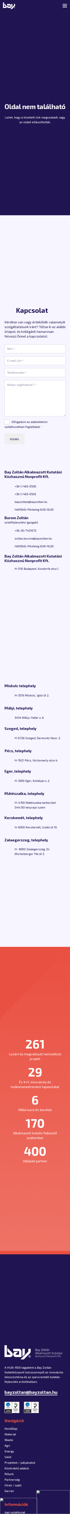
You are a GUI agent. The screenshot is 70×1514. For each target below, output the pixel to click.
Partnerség (12, 1479)
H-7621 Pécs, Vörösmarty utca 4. (36, 760)
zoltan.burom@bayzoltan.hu (33, 538)
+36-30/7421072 (25, 530)
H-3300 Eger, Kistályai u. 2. (32, 780)
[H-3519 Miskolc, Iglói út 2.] (9, 695)
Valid (7, 1457)
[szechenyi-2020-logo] (53, 1502)
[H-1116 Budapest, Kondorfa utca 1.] (9, 569)
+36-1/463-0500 (25, 486)
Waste (8, 1440)
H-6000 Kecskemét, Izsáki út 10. (36, 827)
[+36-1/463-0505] (9, 494)
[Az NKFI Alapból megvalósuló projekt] (18, 1506)
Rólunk (9, 1474)
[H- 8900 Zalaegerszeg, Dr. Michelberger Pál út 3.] (9, 851)
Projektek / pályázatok (19, 1462)
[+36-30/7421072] (9, 530)
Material (10, 1434)
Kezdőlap (10, 1428)
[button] (52, 5)
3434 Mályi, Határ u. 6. (29, 717)
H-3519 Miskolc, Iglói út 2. (32, 695)
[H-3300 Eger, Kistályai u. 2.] (9, 781)
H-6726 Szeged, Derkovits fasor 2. (38, 738)
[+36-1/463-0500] (9, 486)
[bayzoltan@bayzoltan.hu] (9, 502)
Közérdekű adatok (16, 1468)
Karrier (9, 1491)
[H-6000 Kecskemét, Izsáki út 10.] (9, 827)
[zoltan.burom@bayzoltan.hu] (9, 538)
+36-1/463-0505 (25, 494)
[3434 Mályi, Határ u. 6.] (9, 717)
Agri (7, 1445)
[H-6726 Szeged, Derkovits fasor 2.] (9, 738)
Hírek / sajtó (12, 1485)
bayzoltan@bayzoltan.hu (31, 501)
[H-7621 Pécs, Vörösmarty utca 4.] (9, 760)
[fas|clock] (9, 509)
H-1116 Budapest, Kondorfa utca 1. (37, 568)
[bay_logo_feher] (9, 5)
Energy (9, 1451)
